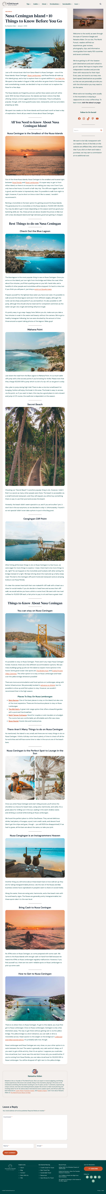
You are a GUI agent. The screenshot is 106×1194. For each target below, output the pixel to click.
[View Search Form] (102, 4)
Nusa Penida (17, 182)
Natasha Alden (11, 26)
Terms (102, 1190)
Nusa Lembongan (34, 75)
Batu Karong (13, 700)
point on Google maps (43, 289)
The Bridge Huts (42, 671)
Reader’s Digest (42, 1091)
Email (39, 1146)
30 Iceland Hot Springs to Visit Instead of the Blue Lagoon (70, 1180)
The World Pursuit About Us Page (20, 1092)
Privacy (99, 1190)
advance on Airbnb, (48, 685)
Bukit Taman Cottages (18, 715)
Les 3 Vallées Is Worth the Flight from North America (68, 1176)
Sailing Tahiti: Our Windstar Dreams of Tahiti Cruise (69, 1168)
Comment (7, 1117)
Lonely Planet (20, 1091)
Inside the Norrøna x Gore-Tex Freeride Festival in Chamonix (69, 1172)
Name (6, 1146)
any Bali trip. (60, 78)
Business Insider (29, 1091)
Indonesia (8, 11)
